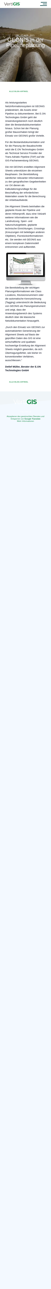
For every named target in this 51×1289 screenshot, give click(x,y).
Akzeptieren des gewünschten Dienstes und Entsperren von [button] (25, 417)
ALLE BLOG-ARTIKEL (18, 91)
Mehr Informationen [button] (25, 421)
